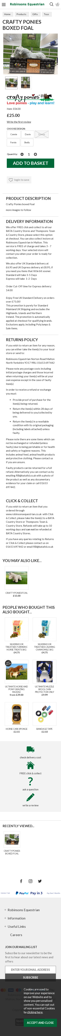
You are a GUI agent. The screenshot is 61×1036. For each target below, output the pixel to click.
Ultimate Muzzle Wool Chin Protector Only (44, 689)
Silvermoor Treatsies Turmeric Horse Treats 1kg (16, 647)
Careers (16, 935)
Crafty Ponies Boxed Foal (12, 852)
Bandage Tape (44, 729)
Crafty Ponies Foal (16, 593)
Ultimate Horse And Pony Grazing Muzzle (16, 689)
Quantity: (12, 154)
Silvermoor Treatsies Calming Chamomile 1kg (44, 647)
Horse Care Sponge (16, 729)
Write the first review (19, 121)
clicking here (35, 1012)
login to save (21, 179)
